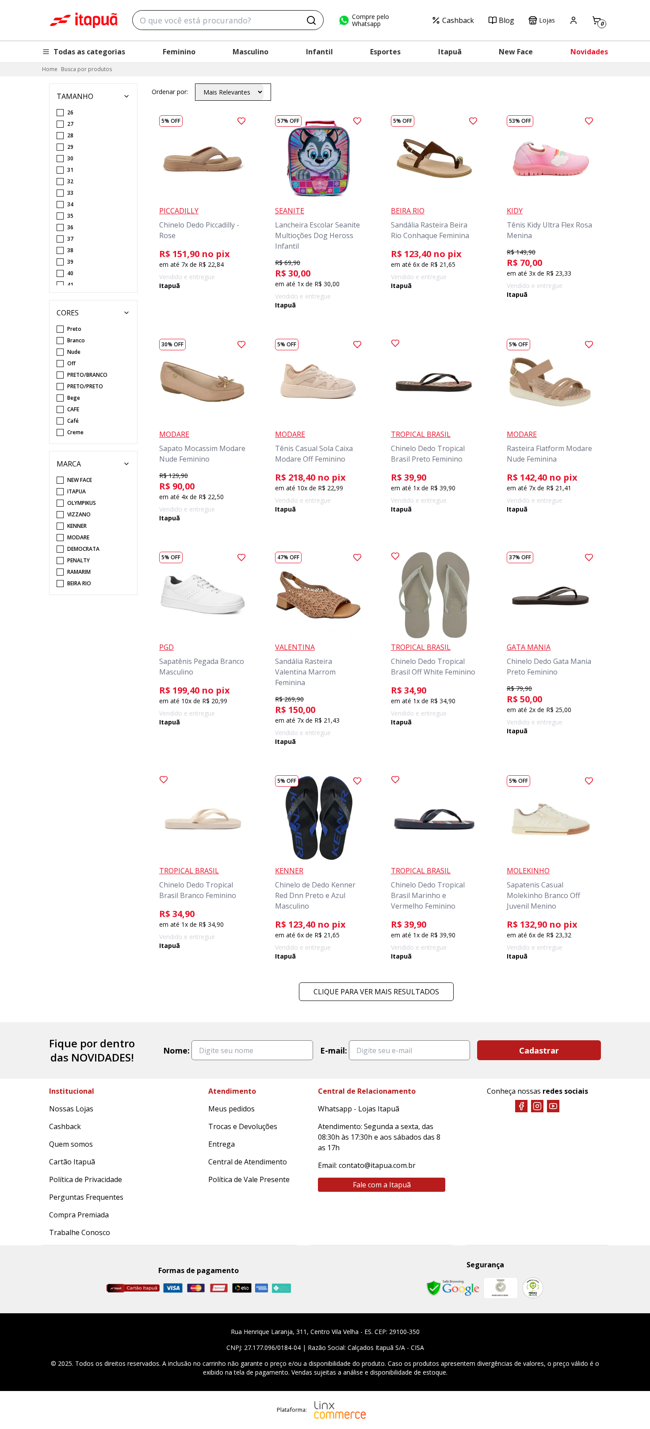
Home (49, 69)
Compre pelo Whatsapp (370, 20)
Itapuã (450, 52)
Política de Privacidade (85, 1179)
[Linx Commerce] (340, 1410)
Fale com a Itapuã (382, 1185)
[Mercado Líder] (500, 1288)
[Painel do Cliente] (573, 20)
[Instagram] (537, 1106)
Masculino (250, 52)
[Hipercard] (219, 1288)
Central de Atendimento (247, 1162)
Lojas (547, 20)
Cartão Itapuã (72, 1162)
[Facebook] (521, 1106)
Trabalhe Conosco (79, 1232)
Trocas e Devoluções (242, 1126)
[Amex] (261, 1288)
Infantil (319, 52)
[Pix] (281, 1288)
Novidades (589, 52)
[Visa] (173, 1288)
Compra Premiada (79, 1215)
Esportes (385, 52)
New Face (516, 52)
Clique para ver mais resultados (376, 992)
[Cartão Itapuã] (133, 1288)
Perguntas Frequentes (86, 1197)
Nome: (176, 1050)
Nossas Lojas (71, 1109)
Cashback (458, 20)
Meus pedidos (231, 1109)
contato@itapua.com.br (377, 1165)
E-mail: (333, 1050)
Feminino (179, 52)
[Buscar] (311, 20)
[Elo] (242, 1288)
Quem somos (71, 1144)
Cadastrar (539, 1050)
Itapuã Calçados (83, 20)
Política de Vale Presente (249, 1179)
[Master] (196, 1288)
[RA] (533, 1288)
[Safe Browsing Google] (452, 1288)
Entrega (221, 1144)
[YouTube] (553, 1106)
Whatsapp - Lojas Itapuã (358, 1109)
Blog (506, 20)
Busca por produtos (86, 69)
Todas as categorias (89, 52)
